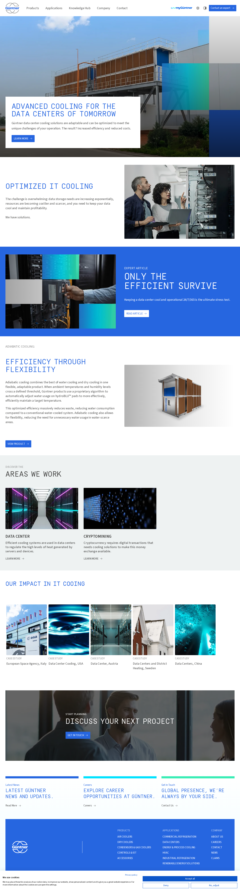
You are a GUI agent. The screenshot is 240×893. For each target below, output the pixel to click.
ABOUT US (217, 836)
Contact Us (167, 805)
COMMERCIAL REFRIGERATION (179, 836)
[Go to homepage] (12, 8)
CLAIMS (215, 858)
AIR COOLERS (124, 836)
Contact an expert (220, 8)
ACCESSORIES (125, 858)
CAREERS (216, 842)
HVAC (166, 852)
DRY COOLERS (125, 842)
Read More (11, 805)
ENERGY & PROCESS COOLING (179, 847)
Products (32, 8)
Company (103, 8)
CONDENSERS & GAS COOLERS (134, 847)
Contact (122, 8)
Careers (87, 805)
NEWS (214, 852)
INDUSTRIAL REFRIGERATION (179, 858)
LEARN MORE (21, 138)
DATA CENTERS (171, 842)
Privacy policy (131, 874)
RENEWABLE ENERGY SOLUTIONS (181, 863)
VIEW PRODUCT (16, 444)
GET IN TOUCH (76, 735)
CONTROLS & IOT (127, 852)
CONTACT (216, 847)
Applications (54, 8)
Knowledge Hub (79, 8)
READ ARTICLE (134, 314)
